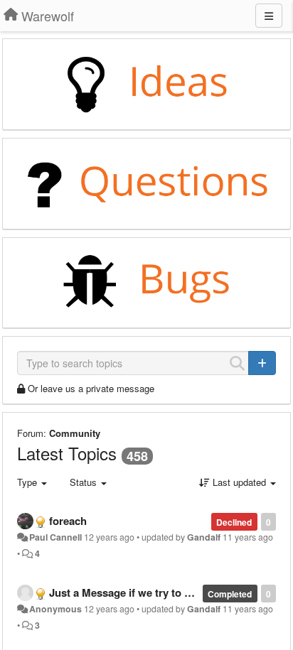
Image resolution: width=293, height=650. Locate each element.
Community (74, 433)
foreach (68, 521)
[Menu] (268, 16)
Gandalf (203, 537)
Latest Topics (67, 452)
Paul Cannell (55, 537)
